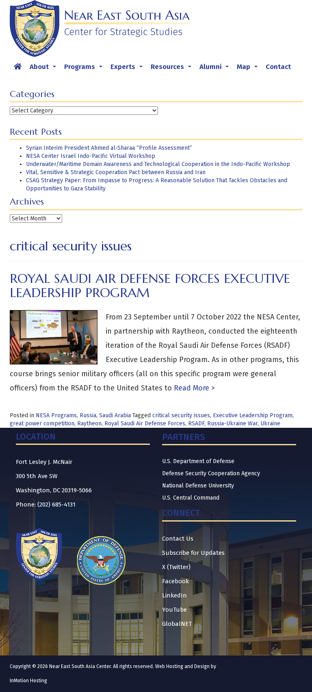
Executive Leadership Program (252, 415)
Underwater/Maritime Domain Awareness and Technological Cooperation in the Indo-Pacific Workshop (158, 164)
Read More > (193, 388)
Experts (128, 69)
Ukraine (270, 423)
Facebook (175, 581)
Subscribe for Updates (193, 552)
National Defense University (198, 485)
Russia (88, 415)
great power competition (42, 423)
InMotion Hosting (28, 680)
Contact (278, 67)
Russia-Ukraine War (232, 423)
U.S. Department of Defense (198, 461)
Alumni (215, 69)
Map (249, 69)
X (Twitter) (176, 567)
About (44, 69)
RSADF (196, 423)
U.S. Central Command (190, 497)
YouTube (174, 609)
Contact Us (177, 538)
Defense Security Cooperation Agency (211, 473)
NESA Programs (56, 415)
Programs (85, 69)
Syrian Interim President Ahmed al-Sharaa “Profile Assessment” (109, 147)
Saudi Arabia (115, 415)
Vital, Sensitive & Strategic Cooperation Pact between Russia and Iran (116, 172)
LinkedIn (174, 595)
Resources (173, 69)
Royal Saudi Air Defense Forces (144, 423)
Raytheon (89, 423)
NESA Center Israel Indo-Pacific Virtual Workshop (90, 156)
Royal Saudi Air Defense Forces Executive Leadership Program (150, 285)
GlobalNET (177, 623)
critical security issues (181, 415)
